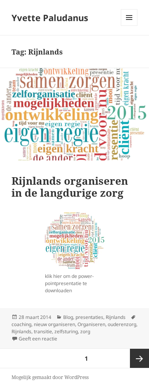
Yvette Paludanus (50, 17)
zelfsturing (66, 331)
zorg (85, 331)
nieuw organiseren (54, 324)
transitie (43, 331)
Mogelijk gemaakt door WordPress (50, 377)
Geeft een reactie (38, 338)
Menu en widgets (129, 25)
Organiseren (91, 324)
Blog (68, 317)
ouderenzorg (122, 324)
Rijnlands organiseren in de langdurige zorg (70, 187)
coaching (21, 324)
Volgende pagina (139, 358)
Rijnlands (116, 317)
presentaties (89, 317)
